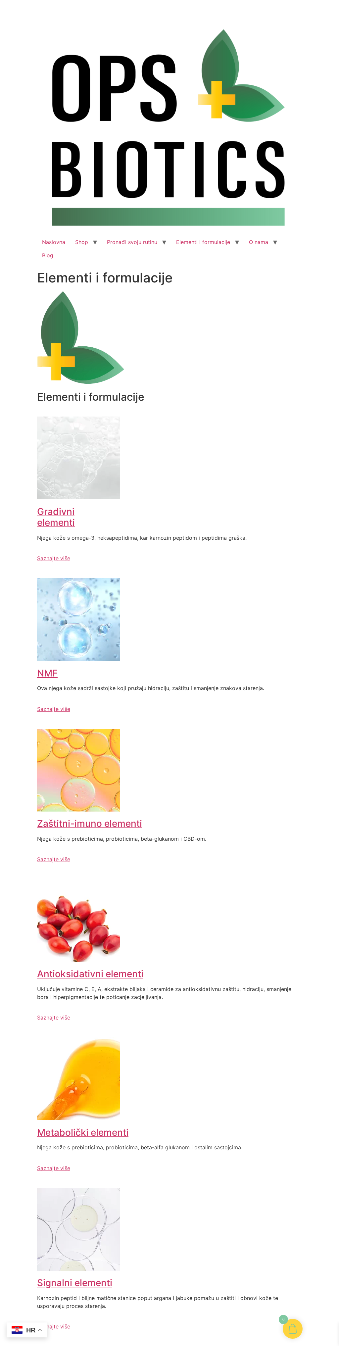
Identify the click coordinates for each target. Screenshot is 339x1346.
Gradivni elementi (56, 517)
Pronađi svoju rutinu (132, 242)
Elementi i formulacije (203, 242)
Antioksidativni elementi (90, 973)
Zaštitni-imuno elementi (89, 823)
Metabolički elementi (82, 1132)
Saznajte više (53, 558)
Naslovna (53, 242)
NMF (47, 673)
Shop (81, 242)
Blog (47, 255)
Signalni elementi (74, 1282)
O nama (258, 242)
